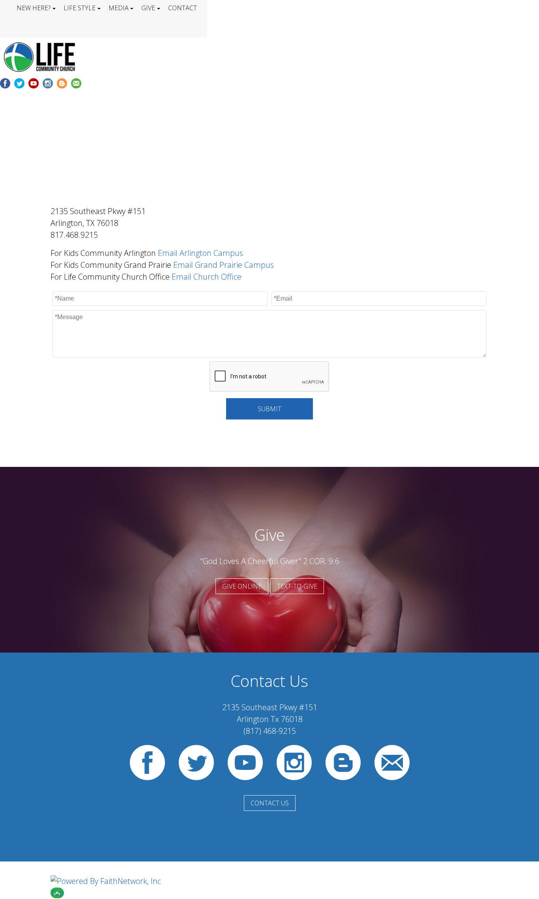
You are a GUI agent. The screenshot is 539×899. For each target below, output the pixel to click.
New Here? (34, 8)
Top (57, 893)
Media (119, 8)
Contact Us (270, 803)
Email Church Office (206, 276)
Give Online (242, 586)
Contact (182, 8)
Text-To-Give (297, 586)
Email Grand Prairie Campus (223, 265)
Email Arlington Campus (200, 253)
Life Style (79, 8)
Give (148, 8)
